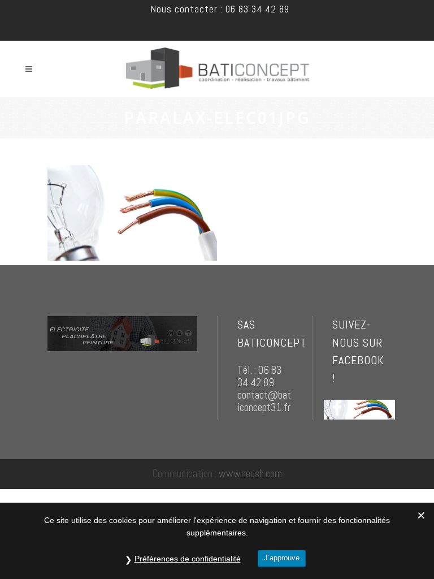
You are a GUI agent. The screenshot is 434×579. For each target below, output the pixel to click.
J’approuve (282, 558)
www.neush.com (250, 473)
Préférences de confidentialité (187, 558)
